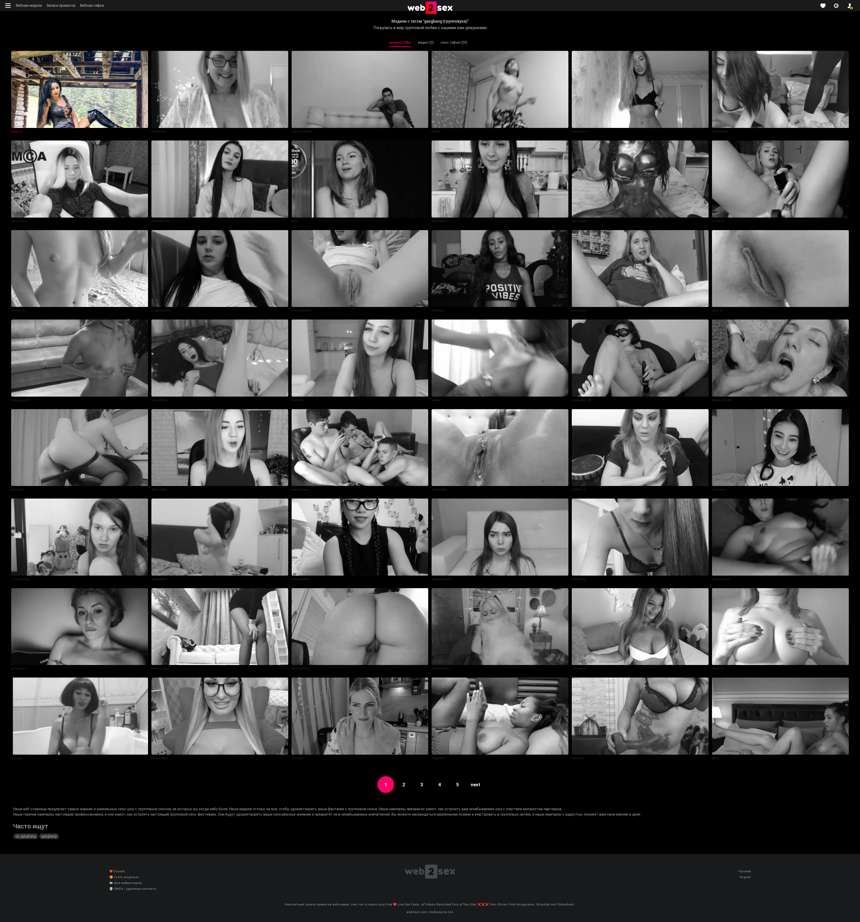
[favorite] (823, 5)
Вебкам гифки (92, 5)
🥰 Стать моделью (124, 877)
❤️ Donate (117, 871)
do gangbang (26, 836)
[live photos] (836, 5)
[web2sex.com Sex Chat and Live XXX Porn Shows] (430, 8)
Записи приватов (60, 5)
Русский (745, 871)
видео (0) (426, 42)
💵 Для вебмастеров (125, 883)
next (475, 784)
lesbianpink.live (441, 912)
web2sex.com (416, 912)
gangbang (49, 836)
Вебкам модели (29, 5)
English (745, 877)
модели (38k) (400, 42)
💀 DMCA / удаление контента (132, 888)
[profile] (849, 5)
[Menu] (8, 5)
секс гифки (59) (454, 42)
